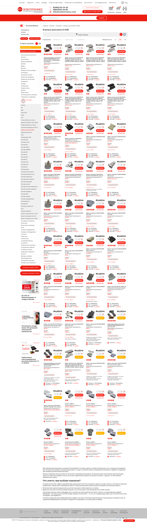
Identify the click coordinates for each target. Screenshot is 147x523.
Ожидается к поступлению (28, 51)
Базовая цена (57, 39)
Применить (24, 38)
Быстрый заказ (57, 54)
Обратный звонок (92, 7)
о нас (38, 2)
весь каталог (28, 43)
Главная (45, 26)
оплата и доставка (55, 2)
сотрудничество (101, 2)
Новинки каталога (26, 47)
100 (125, 39)
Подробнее (36, 280)
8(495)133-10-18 (60, 7)
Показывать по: (107, 39)
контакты (112, 2)
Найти (101, 18)
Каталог (52, 26)
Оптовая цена (69, 39)
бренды (44, 2)
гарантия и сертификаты (73, 2)
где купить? (88, 2)
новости (30, 2)
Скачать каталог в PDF (30, 273)
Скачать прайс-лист (93, 11)
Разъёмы (59, 26)
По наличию (81, 39)
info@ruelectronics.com (64, 12)
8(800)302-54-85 (60, 10)
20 (115, 39)
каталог (22, 2)
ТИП (40, 43)
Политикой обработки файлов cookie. (111, 520)
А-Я (37, 43)
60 (120, 39)
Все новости (36, 302)
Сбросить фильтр (35, 38)
